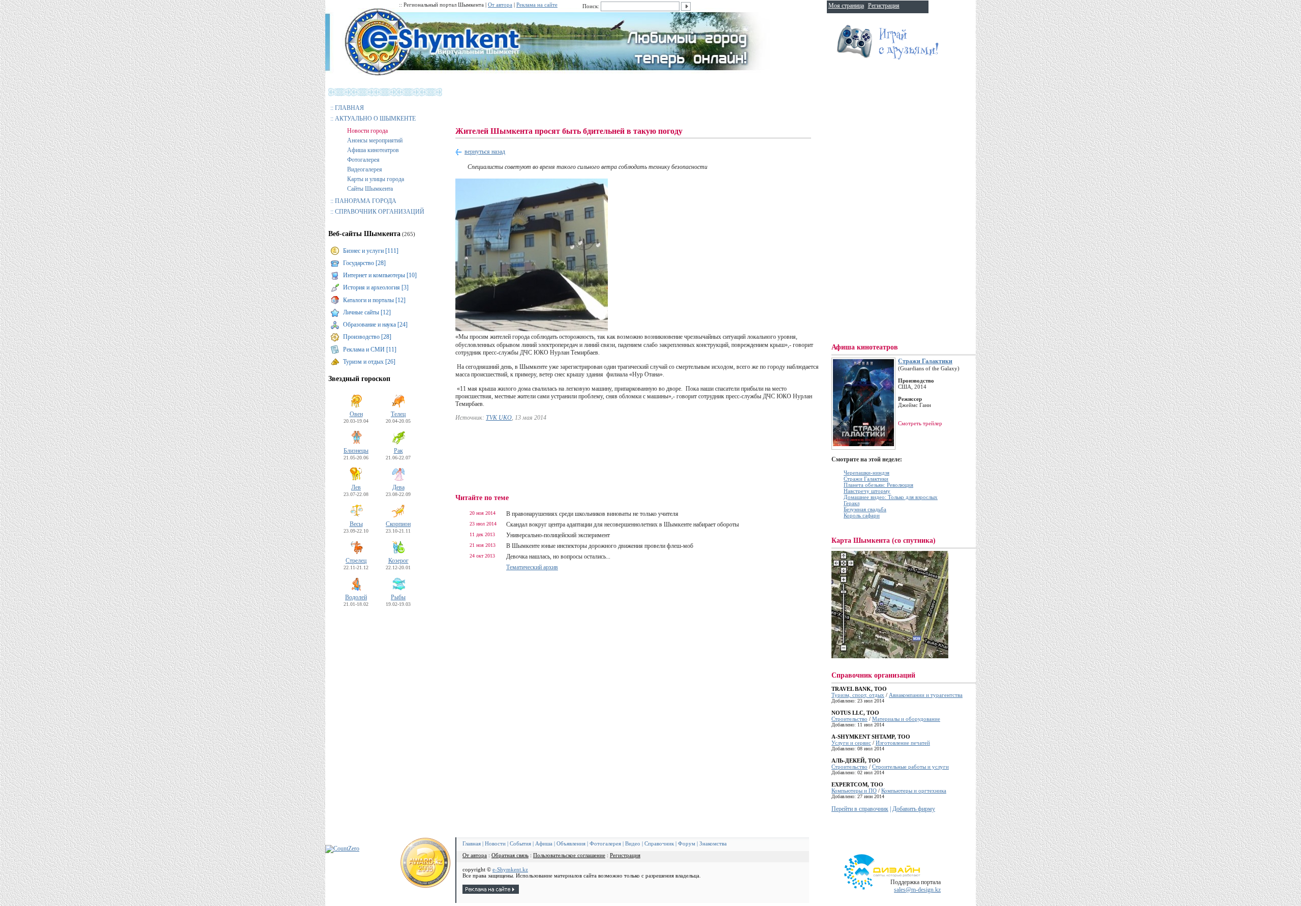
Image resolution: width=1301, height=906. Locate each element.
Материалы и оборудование (906, 719)
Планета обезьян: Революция (878, 485)
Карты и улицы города (375, 179)
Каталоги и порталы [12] (374, 300)
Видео (632, 843)
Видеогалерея (364, 169)
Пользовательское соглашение (569, 855)
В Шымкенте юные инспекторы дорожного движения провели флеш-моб (599, 545)
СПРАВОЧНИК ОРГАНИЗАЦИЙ (379, 211)
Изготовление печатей (903, 743)
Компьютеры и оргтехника (913, 790)
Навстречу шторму (867, 491)
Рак (398, 450)
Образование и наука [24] (375, 324)
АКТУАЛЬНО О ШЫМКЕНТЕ (375, 118)
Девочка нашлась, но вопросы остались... (558, 556)
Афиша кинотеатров (373, 150)
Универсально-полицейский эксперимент (558, 535)
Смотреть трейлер (920, 423)
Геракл (851, 503)
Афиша (543, 843)
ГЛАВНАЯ (349, 107)
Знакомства (713, 843)
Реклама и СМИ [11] (369, 349)
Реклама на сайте (536, 5)
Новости (495, 843)
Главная (471, 843)
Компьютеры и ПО (854, 790)
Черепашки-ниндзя (866, 473)
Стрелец (356, 560)
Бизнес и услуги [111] (370, 250)
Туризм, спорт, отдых (857, 695)
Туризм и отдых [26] (369, 361)
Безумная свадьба (865, 509)
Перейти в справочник (859, 808)
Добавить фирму (913, 808)
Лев (356, 487)
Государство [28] (364, 263)
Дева (398, 487)
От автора (500, 5)
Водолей (356, 597)
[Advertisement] (640, 102)
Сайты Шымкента (370, 188)
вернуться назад (484, 151)
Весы (356, 524)
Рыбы (398, 597)
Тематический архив (532, 567)
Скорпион (398, 524)
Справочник (659, 843)
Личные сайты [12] (367, 312)
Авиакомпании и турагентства (926, 695)
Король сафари (862, 515)
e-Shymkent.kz (510, 869)
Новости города (367, 130)
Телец (398, 414)
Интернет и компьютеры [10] (380, 275)
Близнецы (356, 450)
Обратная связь (510, 855)
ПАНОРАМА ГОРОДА (365, 200)
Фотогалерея (363, 159)
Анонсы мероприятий (374, 140)
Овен (356, 414)
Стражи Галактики (925, 361)
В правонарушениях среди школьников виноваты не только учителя (592, 513)
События (520, 843)
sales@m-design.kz (917, 889)
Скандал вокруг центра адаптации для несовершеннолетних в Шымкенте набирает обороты (622, 524)
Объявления (570, 843)
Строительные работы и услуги (910, 767)
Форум (686, 843)
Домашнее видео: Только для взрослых (891, 497)
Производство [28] (367, 336)
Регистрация (625, 855)
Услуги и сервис (851, 743)
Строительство (849, 719)
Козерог (398, 560)
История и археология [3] (376, 287)
